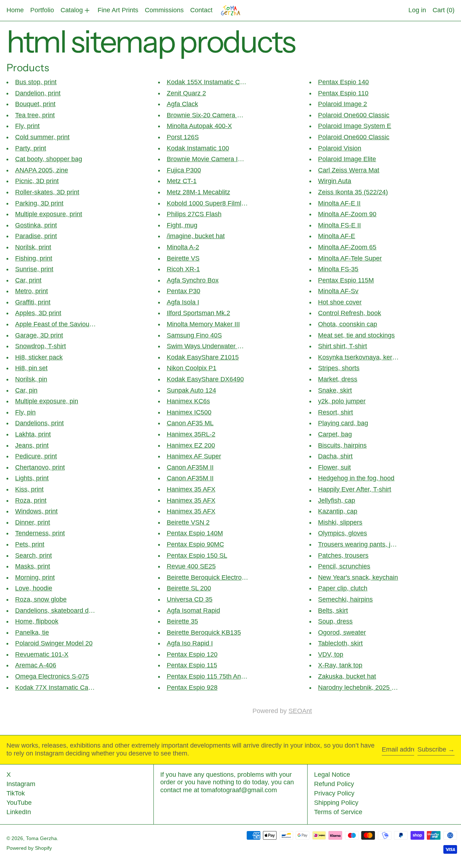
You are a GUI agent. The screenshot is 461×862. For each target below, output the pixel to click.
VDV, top (330, 654)
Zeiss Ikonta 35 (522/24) (353, 192)
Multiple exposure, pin (46, 401)
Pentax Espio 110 (343, 93)
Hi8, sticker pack (39, 357)
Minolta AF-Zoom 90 (347, 214)
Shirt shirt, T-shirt (342, 346)
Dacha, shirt (335, 456)
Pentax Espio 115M (346, 280)
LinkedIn (18, 812)
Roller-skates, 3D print (47, 192)
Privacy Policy (334, 793)
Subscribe (431, 749)
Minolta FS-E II (339, 225)
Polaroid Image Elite (347, 159)
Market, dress (337, 379)
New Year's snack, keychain (358, 577)
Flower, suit (334, 467)
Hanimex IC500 (189, 412)
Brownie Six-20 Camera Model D (214, 115)
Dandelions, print (39, 423)
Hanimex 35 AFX (191, 489)
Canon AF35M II (190, 467)
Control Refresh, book (349, 313)
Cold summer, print (42, 137)
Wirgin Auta (334, 181)
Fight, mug (182, 225)
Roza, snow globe (41, 599)
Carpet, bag (335, 434)
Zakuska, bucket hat (347, 676)
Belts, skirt (333, 610)
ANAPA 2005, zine (41, 170)
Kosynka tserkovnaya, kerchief (362, 357)
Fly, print (27, 126)
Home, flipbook (36, 621)
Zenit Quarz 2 (186, 93)
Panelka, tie (32, 632)
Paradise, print (36, 236)
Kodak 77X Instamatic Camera (59, 687)
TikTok (15, 793)
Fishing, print (33, 258)
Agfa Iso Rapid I (190, 643)
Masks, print (32, 566)
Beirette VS (183, 258)
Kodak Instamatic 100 (198, 148)
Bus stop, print (36, 82)
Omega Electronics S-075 (52, 676)
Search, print (33, 555)
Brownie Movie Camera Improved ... (218, 159)
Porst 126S (183, 137)
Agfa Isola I (183, 302)
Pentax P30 (183, 291)
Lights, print (32, 478)
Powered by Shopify (29, 848)
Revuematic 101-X (41, 654)
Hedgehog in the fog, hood (356, 478)
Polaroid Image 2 (342, 104)
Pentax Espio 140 (343, 82)
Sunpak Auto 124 (191, 390)
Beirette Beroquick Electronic (208, 577)
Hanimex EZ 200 (191, 445)
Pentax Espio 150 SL (197, 555)
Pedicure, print (36, 456)
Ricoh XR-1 (183, 269)
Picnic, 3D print (37, 181)
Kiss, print (29, 489)
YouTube (19, 802)
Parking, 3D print (39, 203)
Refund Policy (334, 784)
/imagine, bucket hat (196, 236)
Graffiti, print (32, 302)
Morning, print (35, 577)
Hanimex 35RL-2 (191, 434)
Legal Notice (332, 774)
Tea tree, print (35, 115)
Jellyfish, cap (336, 500)
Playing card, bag (343, 423)
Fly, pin (25, 412)
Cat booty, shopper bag (48, 159)
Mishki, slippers (340, 522)
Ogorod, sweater (342, 632)
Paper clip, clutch (342, 588)
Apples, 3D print (38, 313)
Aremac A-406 (35, 665)
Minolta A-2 (183, 247)
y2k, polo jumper (342, 401)
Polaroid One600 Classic (353, 115)
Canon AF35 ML (190, 423)
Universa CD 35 (189, 599)
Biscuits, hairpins (342, 445)
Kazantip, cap (337, 511)
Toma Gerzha (41, 838)
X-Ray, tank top (340, 665)
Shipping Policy (336, 802)
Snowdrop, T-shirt (40, 346)
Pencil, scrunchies (344, 566)
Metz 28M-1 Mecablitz (198, 192)
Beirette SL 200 (189, 588)
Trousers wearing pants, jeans (361, 544)
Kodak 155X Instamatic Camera (212, 82)
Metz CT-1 (182, 181)
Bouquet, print (35, 104)
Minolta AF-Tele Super (350, 258)
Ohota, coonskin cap (347, 324)
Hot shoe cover (340, 302)
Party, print (30, 148)
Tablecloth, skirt (340, 643)
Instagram (20, 784)
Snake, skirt (335, 390)
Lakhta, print (33, 434)
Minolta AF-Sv (338, 291)
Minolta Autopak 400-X (199, 126)
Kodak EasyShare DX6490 (205, 379)
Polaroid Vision (339, 148)
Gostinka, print (36, 225)
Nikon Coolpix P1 (191, 368)
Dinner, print (32, 522)
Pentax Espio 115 (192, 665)
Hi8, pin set (31, 368)
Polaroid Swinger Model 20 (54, 643)
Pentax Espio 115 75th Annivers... (215, 676)
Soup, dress (335, 621)
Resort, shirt (335, 412)
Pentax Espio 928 (192, 687)
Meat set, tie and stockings (356, 335)
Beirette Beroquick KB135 (204, 632)
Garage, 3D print (39, 335)
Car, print (28, 280)
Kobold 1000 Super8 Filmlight (209, 203)
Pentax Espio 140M (195, 533)
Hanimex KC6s (188, 401)
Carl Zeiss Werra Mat (348, 170)
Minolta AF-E (336, 236)
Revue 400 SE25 (191, 566)
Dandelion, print (38, 93)
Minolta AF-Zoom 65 (347, 247)
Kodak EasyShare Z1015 (203, 357)
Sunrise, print (34, 269)
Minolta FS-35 (338, 269)
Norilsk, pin (31, 379)
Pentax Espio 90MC (195, 544)
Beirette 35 (182, 621)
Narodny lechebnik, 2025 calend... (367, 687)
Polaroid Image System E (354, 126)
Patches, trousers (343, 555)
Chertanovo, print (40, 467)
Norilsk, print (33, 247)
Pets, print (29, 544)
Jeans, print (32, 445)
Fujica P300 (184, 170)
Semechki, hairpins (345, 599)
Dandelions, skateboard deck (57, 610)
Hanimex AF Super (194, 456)
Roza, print (30, 500)
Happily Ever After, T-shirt (354, 489)
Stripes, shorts (338, 368)
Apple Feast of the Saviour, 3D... (61, 324)
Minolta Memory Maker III (203, 324)
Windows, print (36, 511)
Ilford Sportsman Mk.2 (198, 313)
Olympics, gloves (342, 533)
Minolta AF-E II (339, 203)
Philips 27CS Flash (194, 214)
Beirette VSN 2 (188, 522)
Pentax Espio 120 (192, 654)
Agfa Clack (182, 104)
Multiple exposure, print (48, 214)
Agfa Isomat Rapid (193, 610)
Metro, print (31, 291)
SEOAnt (300, 710)
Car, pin (26, 390)
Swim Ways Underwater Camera (213, 346)
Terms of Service (338, 812)
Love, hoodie (33, 588)
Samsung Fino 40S (194, 335)
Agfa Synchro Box (193, 280)
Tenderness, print (40, 533)
